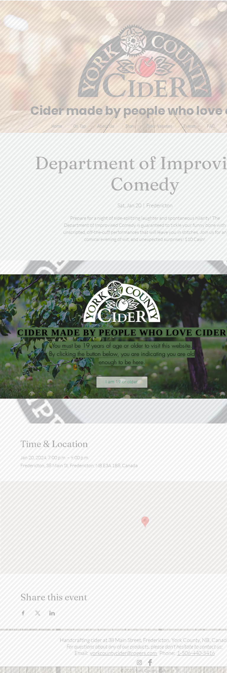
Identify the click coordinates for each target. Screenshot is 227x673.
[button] (122, 382)
